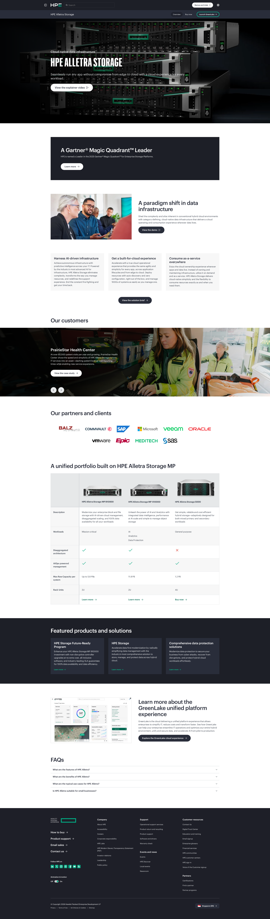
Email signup (188, 839)
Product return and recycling (151, 829)
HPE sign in (187, 862)
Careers (100, 834)
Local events (145, 866)
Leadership (101, 860)
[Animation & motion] (56, 881)
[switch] (55, 881)
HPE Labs (101, 843)
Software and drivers (148, 839)
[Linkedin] (52, 866)
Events (142, 857)
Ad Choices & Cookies (78, 908)
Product (61, 838)
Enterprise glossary (190, 843)
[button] (45, 5)
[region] (135, 362)
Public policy (102, 865)
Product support (146, 834)
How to (58, 832)
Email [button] (57, 844)
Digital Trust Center (190, 829)
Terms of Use (63, 908)
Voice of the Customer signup (194, 867)
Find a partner (188, 885)
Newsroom (144, 871)
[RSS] (79, 866)
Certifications (188, 881)
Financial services (190, 848)
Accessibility (102, 829)
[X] (56, 866)
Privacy (53, 908)
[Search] (66, 5)
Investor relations (104, 855)
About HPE (101, 824)
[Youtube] (74, 866)
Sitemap (92, 908)
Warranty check (146, 843)
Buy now (188, 14)
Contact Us (187, 824)
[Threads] (65, 866)
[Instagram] (61, 866)
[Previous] (54, 390)
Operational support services (151, 824)
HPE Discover (145, 862)
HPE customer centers (191, 858)
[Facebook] (70, 866)
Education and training (192, 834)
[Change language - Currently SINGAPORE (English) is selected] (218, 4)
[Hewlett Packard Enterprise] (56, 5)
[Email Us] (265, 911)
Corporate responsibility (107, 839)
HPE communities (190, 853)
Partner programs (190, 890)
